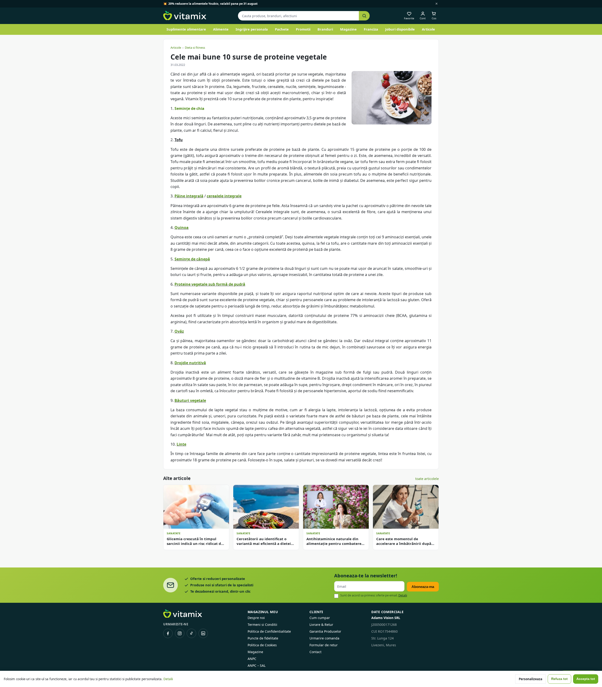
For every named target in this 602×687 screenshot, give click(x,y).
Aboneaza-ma (423, 587)
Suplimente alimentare (186, 29)
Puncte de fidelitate (263, 638)
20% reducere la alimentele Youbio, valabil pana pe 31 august (212, 4)
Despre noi (256, 617)
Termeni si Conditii (262, 624)
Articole (428, 29)
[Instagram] (179, 633)
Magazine (348, 29)
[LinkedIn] (203, 633)
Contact (315, 652)
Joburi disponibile (400, 29)
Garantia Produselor (325, 631)
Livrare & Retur (321, 624)
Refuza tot (559, 679)
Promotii (303, 29)
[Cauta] (364, 16)
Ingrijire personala (252, 29)
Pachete (282, 29)
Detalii (402, 595)
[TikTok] (191, 633)
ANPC (252, 658)
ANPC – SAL (256, 665)
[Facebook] (168, 633)
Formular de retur (323, 645)
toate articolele (427, 478)
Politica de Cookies (262, 645)
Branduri (325, 29)
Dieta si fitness (195, 47)
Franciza (371, 29)
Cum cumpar (319, 617)
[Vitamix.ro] (184, 16)
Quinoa (181, 227)
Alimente (221, 29)
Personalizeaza (530, 679)
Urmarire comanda (324, 638)
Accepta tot (585, 679)
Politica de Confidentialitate (269, 631)
